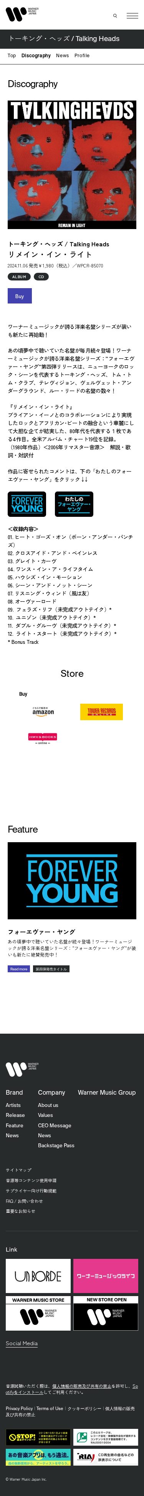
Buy (19, 296)
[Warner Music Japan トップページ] (22, 14)
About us (48, 1105)
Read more (18, 969)
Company (51, 1093)
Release (15, 1115)
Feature (14, 1125)
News (62, 56)
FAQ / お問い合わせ (24, 1201)
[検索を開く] (115, 15)
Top (12, 56)
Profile (82, 56)
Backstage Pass (56, 1145)
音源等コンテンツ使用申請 (31, 1180)
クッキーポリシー (84, 1409)
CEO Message (54, 1125)
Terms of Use (49, 1409)
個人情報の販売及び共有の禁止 (81, 1386)
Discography (36, 56)
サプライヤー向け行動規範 (31, 1191)
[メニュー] (132, 15)
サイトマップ (18, 1170)
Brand (14, 1093)
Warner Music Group (107, 1093)
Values (45, 1115)
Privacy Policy (19, 1409)
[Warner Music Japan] (22, 1069)
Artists (13, 1105)
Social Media (22, 1343)
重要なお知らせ (20, 1211)
